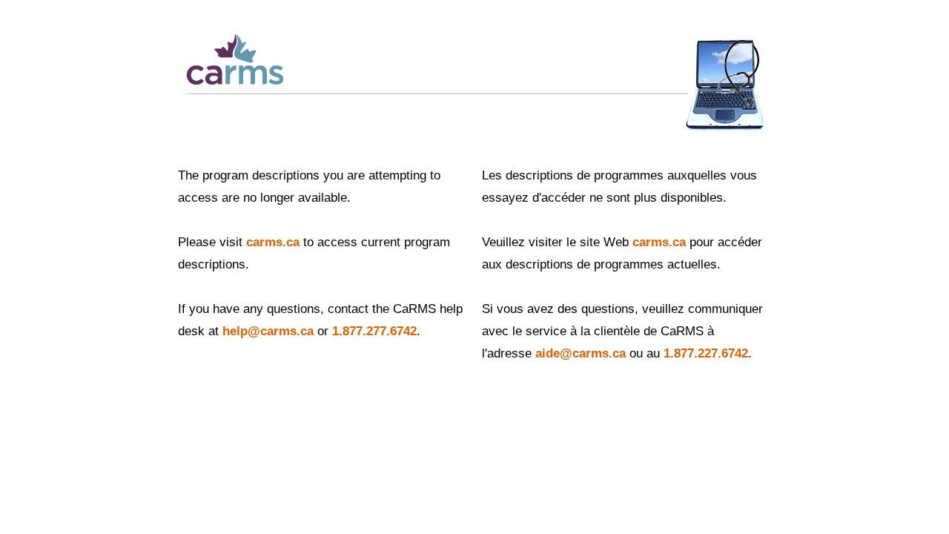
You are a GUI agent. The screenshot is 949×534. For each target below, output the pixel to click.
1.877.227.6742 (706, 353)
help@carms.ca (268, 331)
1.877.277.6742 (374, 331)
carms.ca (273, 242)
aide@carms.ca (580, 353)
